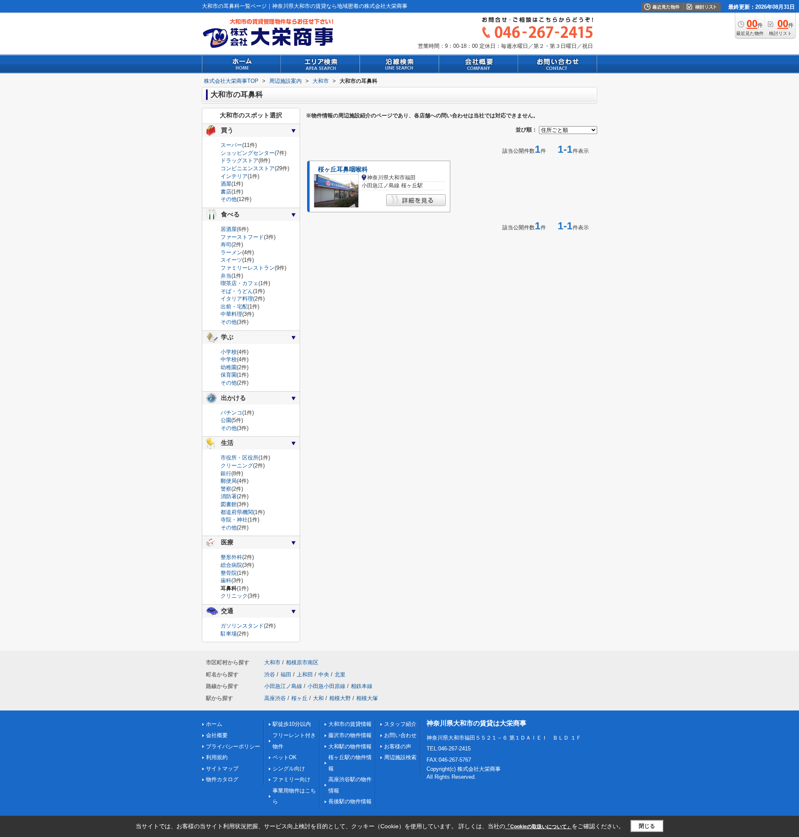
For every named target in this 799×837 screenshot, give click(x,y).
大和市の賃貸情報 (350, 724)
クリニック (234, 596)
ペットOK (285, 757)
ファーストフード (242, 237)
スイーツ (231, 260)
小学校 (229, 352)
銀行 (226, 473)
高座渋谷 (275, 698)
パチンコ (231, 413)
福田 (285, 674)
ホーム (214, 724)
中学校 (229, 359)
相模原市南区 (302, 662)
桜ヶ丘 (299, 698)
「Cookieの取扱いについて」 (538, 827)
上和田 (305, 674)
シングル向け (289, 768)
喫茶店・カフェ (239, 283)
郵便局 (229, 481)
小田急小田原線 (326, 686)
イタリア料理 (237, 299)
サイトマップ (222, 768)
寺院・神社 (234, 520)
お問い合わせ (400, 735)
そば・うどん (237, 291)
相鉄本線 (361, 686)
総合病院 (231, 565)
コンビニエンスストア (248, 168)
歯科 (226, 580)
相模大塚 (367, 698)
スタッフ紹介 (400, 724)
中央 (323, 674)
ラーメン (231, 252)
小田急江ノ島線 (283, 686)
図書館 (229, 504)
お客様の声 (397, 746)
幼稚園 (229, 367)
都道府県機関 (237, 512)
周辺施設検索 (400, 757)
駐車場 (229, 634)
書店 (226, 192)
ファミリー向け (291, 779)
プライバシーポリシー (233, 746)
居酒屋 (229, 229)
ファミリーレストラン (248, 268)
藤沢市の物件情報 (350, 735)
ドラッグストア (239, 160)
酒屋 (226, 184)
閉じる (647, 826)
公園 (226, 420)
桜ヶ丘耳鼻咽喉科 (343, 169)
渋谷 (269, 674)
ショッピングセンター (248, 153)
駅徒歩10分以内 (292, 724)
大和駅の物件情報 (350, 746)
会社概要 (217, 735)
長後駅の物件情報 (350, 801)
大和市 (272, 662)
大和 (318, 698)
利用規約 (217, 757)
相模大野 (340, 698)
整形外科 (231, 557)
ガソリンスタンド (242, 626)
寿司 (226, 244)
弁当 (226, 276)
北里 (340, 674)
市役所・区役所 (239, 458)
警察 (226, 489)
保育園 (229, 375)
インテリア (234, 176)
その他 (229, 199)
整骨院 (229, 573)
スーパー (231, 145)
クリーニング (237, 465)
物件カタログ (222, 779)
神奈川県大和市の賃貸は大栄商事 (476, 723)
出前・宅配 (234, 306)
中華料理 (231, 314)
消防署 (229, 496)
